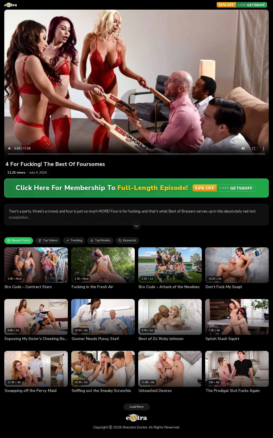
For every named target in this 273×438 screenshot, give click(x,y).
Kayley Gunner (31, 398)
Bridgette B (146, 346)
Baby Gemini (80, 346)
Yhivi (222, 346)
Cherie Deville (14, 294)
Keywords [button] (129, 240)
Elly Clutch (12, 398)
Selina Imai (213, 398)
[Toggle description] (136, 225)
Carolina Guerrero (84, 398)
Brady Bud (104, 398)
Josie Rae (78, 294)
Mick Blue (229, 294)
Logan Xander (14, 346)
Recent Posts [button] (21, 240)
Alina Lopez (214, 294)
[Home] (10, 4)
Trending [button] (76, 240)
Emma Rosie (147, 294)
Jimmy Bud (229, 398)
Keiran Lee (167, 398)
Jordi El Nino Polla (98, 294)
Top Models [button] (102, 240)
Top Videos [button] (50, 240)
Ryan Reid (32, 346)
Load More (137, 407)
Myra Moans (165, 294)
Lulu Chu (212, 346)
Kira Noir (31, 294)
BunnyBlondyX (148, 398)
